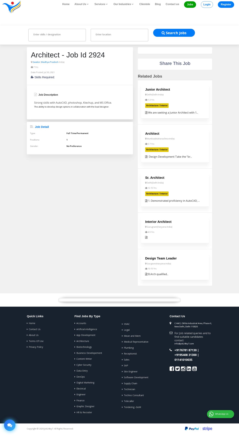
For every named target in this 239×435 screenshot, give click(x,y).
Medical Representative (136, 341)
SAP (126, 365)
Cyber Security (83, 364)
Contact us (172, 4)
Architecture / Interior (157, 105)
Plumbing (129, 347)
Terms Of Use (36, 341)
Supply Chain (130, 383)
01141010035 (183, 359)
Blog (158, 4)
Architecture (82, 341)
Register (226, 4)
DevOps (80, 376)
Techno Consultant (134, 395)
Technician (129, 389)
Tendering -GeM (132, 407)
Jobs (190, 4)
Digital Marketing (85, 382)
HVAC (127, 324)
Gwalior (36, 62)
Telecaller (129, 401)
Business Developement (89, 352)
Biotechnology (84, 346)
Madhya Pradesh (49, 62)
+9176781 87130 (185, 350)
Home (66, 4)
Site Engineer (131, 371)
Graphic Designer (85, 406)
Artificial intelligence (86, 329)
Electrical (81, 388)
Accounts (81, 323)
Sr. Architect (154, 177)
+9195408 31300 (185, 355)
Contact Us (34, 329)
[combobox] (57, 35)
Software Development (136, 377)
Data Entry (82, 370)
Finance (80, 400)
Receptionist (130, 353)
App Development (85, 335)
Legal (127, 329)
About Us (34, 335)
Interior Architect (158, 222)
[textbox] (60, 34)
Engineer (81, 394)
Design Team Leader (161, 258)
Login (207, 4)
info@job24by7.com (184, 343)
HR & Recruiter (84, 412)
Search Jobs (175, 32)
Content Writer (84, 358)
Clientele (144, 4)
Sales (126, 359)
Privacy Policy (36, 346)
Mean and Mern (132, 335)
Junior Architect (157, 89)
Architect (152, 133)
